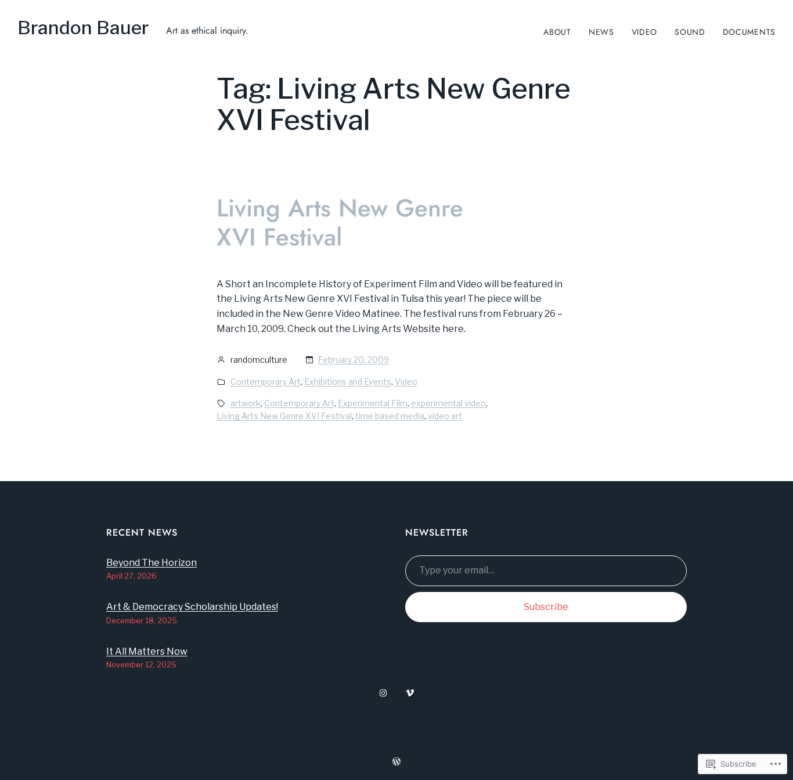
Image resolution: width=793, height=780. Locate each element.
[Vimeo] (409, 693)
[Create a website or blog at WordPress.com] (396, 762)
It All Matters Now (147, 651)
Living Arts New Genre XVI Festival (340, 223)
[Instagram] (383, 693)
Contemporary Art (265, 382)
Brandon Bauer (83, 27)
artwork (245, 403)
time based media (389, 416)
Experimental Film (373, 403)
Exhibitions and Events (347, 382)
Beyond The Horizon (151, 562)
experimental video (448, 403)
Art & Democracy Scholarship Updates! (192, 606)
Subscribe (546, 606)
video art (445, 416)
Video (406, 382)
